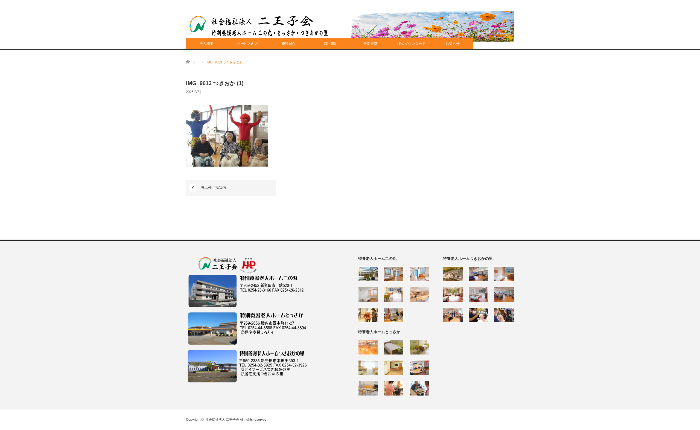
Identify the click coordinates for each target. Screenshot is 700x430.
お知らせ (452, 44)
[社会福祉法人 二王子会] (258, 26)
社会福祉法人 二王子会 (222, 420)
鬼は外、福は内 (215, 187)
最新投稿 (370, 44)
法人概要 (206, 44)
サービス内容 (247, 44)
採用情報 (329, 44)
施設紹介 (288, 44)
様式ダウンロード (411, 44)
